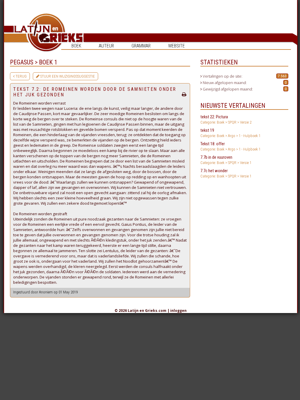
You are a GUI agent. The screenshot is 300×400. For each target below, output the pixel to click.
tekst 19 (230, 133)
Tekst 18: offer (230, 146)
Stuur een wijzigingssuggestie (67, 76)
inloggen (178, 310)
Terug (21, 76)
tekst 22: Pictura (225, 119)
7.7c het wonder (225, 173)
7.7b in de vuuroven (225, 160)
